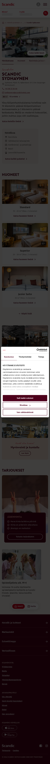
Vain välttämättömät (25, 412)
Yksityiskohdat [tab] (25, 357)
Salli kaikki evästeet (25, 398)
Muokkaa (23, 405)
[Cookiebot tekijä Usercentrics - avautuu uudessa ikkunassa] (36, 350)
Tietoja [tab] (41, 357)
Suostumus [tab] (9, 357)
